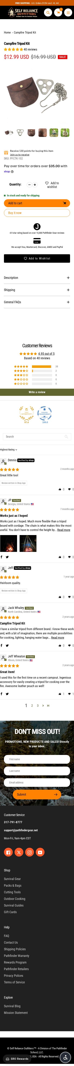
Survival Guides (14, 905)
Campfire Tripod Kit (25, 32)
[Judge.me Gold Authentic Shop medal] (26, 413)
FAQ (6, 936)
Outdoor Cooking (14, 899)
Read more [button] (63, 530)
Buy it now (15, 213)
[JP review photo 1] (8, 543)
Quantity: (15, 184)
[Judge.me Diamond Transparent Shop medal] (44, 413)
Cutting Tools (12, 892)
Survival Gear (12, 879)
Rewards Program (15, 962)
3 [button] (38, 705)
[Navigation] (68, 12)
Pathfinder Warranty (16, 956)
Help (6, 927)
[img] (9, 469)
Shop (7, 870)
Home (7, 32)
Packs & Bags (12, 885)
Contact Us (11, 942)
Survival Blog (12, 1006)
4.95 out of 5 (46, 354)
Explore (8, 997)
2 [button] (32, 705)
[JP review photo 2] (28, 543)
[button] (14, 49)
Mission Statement (16, 1013)
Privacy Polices (13, 975)
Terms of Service (14, 982)
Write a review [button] (37, 392)
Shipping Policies (15, 949)
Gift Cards (10, 912)
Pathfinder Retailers (16, 969)
